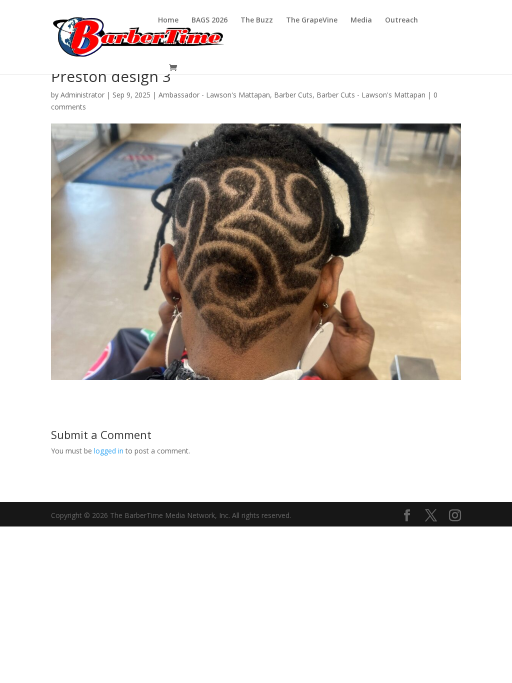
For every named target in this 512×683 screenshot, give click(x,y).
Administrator (82, 95)
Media (361, 20)
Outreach (401, 20)
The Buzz (256, 20)
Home (168, 20)
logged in (109, 451)
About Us (174, 44)
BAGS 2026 (210, 20)
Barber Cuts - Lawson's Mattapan (371, 95)
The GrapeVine (312, 20)
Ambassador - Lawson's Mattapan (214, 95)
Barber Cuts (293, 95)
